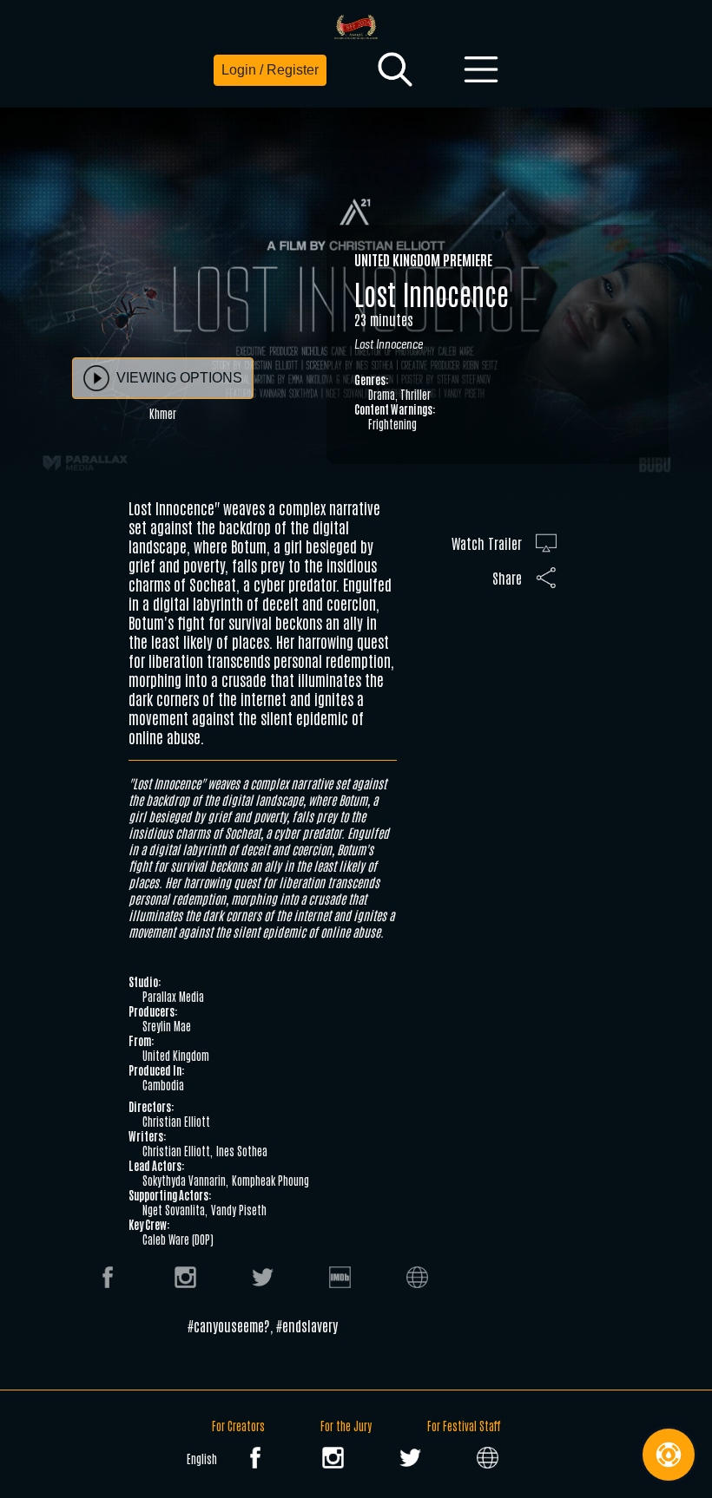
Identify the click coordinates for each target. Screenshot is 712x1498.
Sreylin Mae (166, 1025)
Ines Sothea (241, 1150)
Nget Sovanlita (173, 1209)
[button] (395, 70)
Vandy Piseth (239, 1209)
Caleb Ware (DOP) (178, 1239)
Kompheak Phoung (270, 1180)
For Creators (238, 1425)
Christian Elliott (176, 1121)
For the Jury (346, 1425)
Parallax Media (173, 996)
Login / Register (270, 69)
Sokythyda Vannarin (184, 1180)
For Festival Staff (463, 1425)
